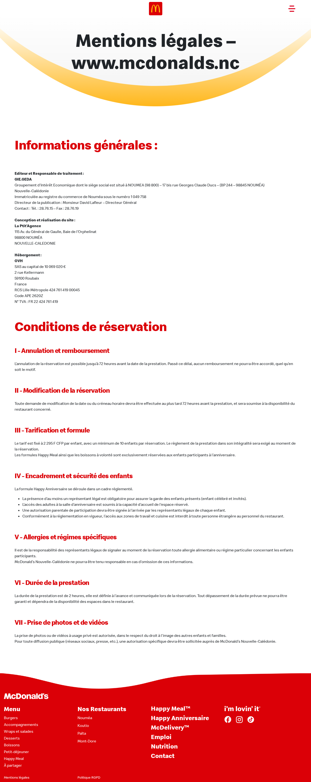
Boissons (12, 744)
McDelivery (170, 727)
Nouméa (85, 717)
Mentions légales (16, 777)
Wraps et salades (18, 731)
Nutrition (164, 746)
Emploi (161, 736)
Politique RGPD (89, 777)
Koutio (83, 725)
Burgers (11, 717)
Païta (82, 733)
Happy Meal (14, 758)
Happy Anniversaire (180, 718)
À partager (13, 765)
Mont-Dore (87, 741)
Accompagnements (21, 724)
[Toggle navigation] (291, 8)
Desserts (12, 738)
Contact (162, 755)
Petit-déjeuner (16, 751)
